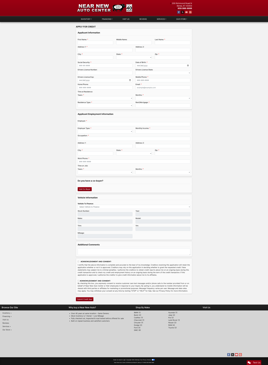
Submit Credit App (84, 299)
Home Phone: (83, 84)
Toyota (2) (172, 328)
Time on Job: (83, 166)
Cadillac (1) (138, 318)
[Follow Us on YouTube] (186, 12)
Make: (80, 218)
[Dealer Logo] (105, 8)
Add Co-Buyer (84, 189)
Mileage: (81, 233)
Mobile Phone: (141, 77)
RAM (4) (171, 325)
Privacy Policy (164, 291)
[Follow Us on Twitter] (182, 12)
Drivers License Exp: (86, 77)
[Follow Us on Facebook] (178, 12)
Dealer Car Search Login (119, 359)
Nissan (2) (172, 323)
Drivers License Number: (87, 70)
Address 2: (140, 47)
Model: (138, 218)
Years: (80, 95)
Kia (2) (171, 318)
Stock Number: (84, 211)
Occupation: (83, 135)
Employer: (82, 121)
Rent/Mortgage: (142, 102)
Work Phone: (83, 158)
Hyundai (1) (172, 312)
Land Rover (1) (174, 320)
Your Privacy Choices (145, 359)
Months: (139, 95)
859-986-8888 (185, 8)
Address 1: (82, 47)
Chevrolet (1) (139, 320)
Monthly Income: (142, 128)
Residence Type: (84, 102)
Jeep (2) (171, 315)
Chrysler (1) (138, 323)
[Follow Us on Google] (190, 12)
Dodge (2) (138, 325)
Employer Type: (84, 128)
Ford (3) (137, 328)
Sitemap (137, 359)
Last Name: (159, 39)
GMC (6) (137, 330)
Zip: (156, 54)
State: (118, 54)
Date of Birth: (141, 62)
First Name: (82, 39)
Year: (138, 211)
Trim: (80, 226)
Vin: (137, 226)
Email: (138, 84)
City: (79, 54)
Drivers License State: (144, 70)
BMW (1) (137, 312)
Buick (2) (137, 315)
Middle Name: (121, 39)
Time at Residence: (85, 92)
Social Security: (84, 62)
